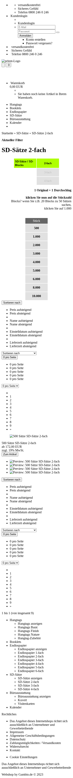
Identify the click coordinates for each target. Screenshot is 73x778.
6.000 (36, 279)
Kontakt (15, 750)
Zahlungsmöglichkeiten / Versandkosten (35, 743)
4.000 (36, 262)
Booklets (15, 108)
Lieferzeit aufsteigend (23, 342)
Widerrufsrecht (19, 746)
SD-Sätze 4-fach (28, 689)
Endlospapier (18, 111)
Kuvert (22, 700)
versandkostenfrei (29, 5)
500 (36, 228)
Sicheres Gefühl (28, 8)
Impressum (17, 732)
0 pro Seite (17, 364)
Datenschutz (18, 739)
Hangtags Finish (28, 631)
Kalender (15, 122)
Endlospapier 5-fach (31, 667)
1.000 (36, 236)
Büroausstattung (20, 119)
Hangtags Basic (28, 627)
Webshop (8, 774)
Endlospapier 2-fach (31, 656)
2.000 (36, 245)
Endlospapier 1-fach (31, 652)
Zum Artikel (10, 454)
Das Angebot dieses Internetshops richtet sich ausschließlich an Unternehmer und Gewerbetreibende (39, 724)
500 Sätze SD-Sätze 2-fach (19, 443)
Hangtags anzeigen (30, 623)
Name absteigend (21, 324)
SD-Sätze (16, 115)
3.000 (36, 253)
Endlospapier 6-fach (31, 671)
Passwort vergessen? (39, 43)
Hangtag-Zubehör (29, 638)
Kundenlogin (18, 16)
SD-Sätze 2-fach (28, 682)
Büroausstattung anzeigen (34, 696)
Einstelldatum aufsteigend (26, 331)
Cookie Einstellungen (23, 757)
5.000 (36, 270)
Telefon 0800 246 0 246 (33, 12)
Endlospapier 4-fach (31, 663)
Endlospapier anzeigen (32, 649)
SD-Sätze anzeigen (30, 678)
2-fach (48, 163)
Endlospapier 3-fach (31, 660)
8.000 (36, 287)
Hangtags (16, 104)
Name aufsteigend (21, 320)
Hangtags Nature (29, 634)
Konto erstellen (35, 39)
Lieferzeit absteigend (23, 346)
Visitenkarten (26, 703)
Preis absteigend (20, 313)
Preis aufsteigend (20, 309)
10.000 (36, 296)
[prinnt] (11, 61)
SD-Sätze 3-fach (28, 685)
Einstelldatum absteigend (26, 335)
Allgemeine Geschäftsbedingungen (32, 735)
